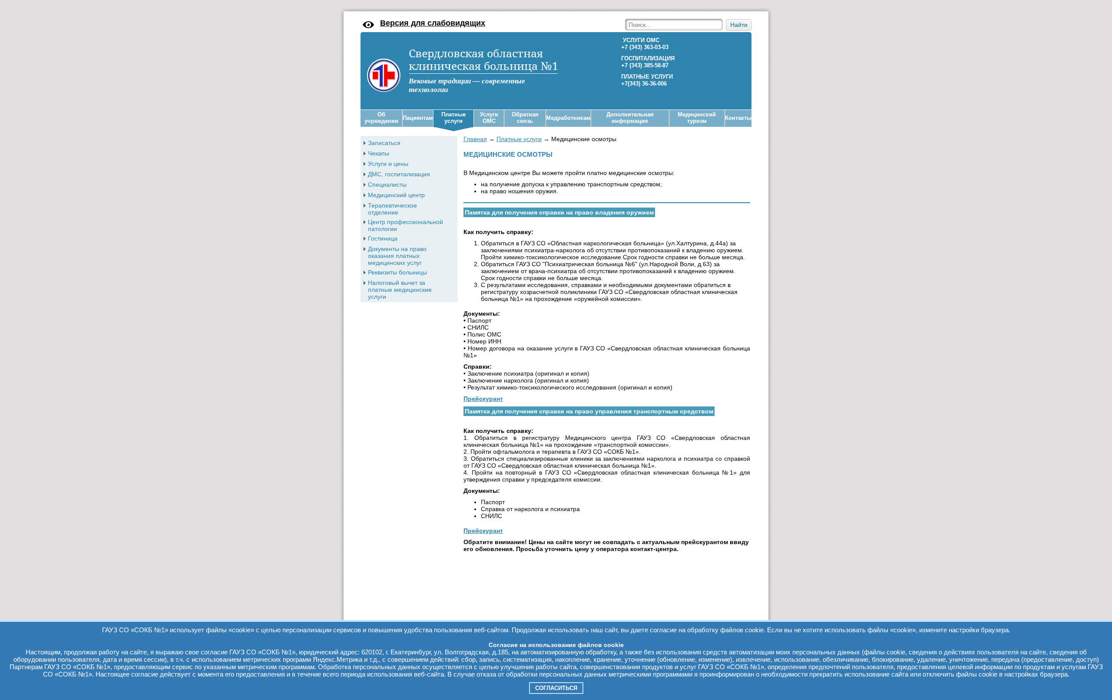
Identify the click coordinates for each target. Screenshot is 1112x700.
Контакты (738, 118)
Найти (739, 25)
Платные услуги (453, 118)
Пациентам (418, 118)
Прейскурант (483, 398)
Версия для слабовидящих (432, 23)
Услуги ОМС (489, 118)
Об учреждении (381, 118)
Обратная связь (525, 118)
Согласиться (556, 688)
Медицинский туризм (697, 118)
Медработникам (568, 118)
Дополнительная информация (630, 118)
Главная (475, 138)
